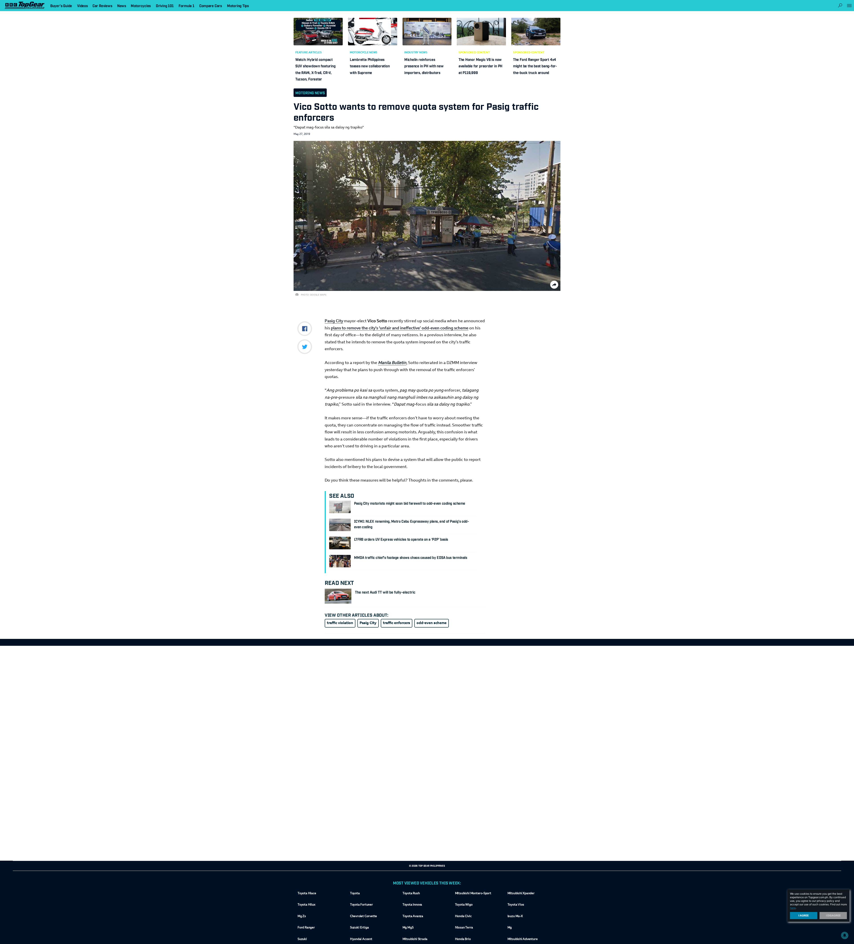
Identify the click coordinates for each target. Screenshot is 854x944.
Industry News (415, 52)
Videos (82, 5)
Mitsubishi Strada (415, 939)
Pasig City (334, 321)
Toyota (355, 893)
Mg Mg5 (408, 927)
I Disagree (833, 915)
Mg (510, 927)
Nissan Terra (464, 927)
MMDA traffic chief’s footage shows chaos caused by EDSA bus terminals (410, 557)
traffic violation (340, 623)
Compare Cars (210, 5)
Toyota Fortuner (361, 904)
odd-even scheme (432, 623)
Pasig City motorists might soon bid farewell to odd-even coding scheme (409, 503)
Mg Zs (302, 916)
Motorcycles (141, 5)
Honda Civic (463, 916)
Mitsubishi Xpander (521, 893)
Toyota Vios (516, 904)
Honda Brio (463, 939)
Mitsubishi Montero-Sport (473, 893)
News (121, 5)
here (793, 908)
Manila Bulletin (392, 363)
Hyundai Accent (361, 939)
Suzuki (302, 939)
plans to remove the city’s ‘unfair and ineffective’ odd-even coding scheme (400, 328)
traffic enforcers (396, 623)
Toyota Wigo (464, 904)
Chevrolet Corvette (363, 916)
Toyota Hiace (307, 893)
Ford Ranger (306, 927)
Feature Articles (308, 52)
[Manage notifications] (844, 935)
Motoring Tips (238, 5)
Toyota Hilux (306, 904)
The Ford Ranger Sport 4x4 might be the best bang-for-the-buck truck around (535, 66)
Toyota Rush (411, 893)
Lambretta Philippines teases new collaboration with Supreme (370, 66)
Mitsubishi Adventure (523, 939)
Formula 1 (186, 5)
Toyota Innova (412, 904)
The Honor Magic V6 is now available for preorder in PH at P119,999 (480, 66)
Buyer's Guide (61, 5)
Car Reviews (102, 5)
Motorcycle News (363, 52)
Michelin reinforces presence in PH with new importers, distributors (424, 66)
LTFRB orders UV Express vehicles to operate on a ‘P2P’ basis (401, 539)
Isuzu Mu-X (515, 916)
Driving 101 (165, 5)
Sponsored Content (474, 52)
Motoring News (310, 92)
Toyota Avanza (413, 916)
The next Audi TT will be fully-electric (385, 592)
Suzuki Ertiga (359, 927)
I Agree (804, 915)
